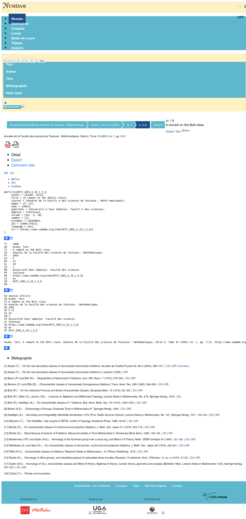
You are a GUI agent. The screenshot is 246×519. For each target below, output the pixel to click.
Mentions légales (156, 486)
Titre (9, 78)
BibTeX (15, 179)
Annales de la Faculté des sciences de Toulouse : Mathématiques (47, 125)
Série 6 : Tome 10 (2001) (105, 125)
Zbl (12, 173)
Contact (177, 486)
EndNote (16, 186)
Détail (15, 154)
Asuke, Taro (173, 131)
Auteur (11, 71)
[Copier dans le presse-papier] (7, 238)
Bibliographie (16, 85)
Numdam (184, 366)
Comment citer (23, 165)
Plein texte (14, 93)
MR (6, 173)
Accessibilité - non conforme (92, 486)
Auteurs (17, 47)
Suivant (158, 125)
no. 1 (129, 125)
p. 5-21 (143, 125)
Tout (41, 61)
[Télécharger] (11, 238)
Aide (136, 486)
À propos (121, 486)
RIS (13, 182)
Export (16, 159)
